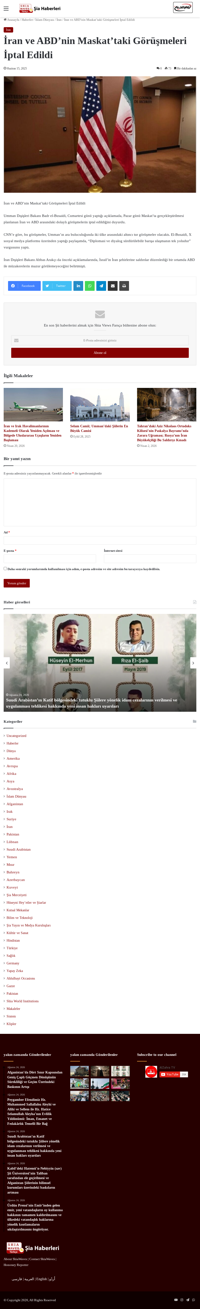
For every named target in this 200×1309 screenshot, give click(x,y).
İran (59, 20)
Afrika (11, 774)
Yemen (12, 857)
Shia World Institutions (23, 1001)
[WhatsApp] (90, 286)
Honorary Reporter (16, 1265)
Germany (13, 963)
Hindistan (13, 940)
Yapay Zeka (15, 971)
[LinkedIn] (78, 286)
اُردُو (52, 1279)
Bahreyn (13, 872)
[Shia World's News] (40, 8)
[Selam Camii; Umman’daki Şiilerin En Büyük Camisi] (100, 404)
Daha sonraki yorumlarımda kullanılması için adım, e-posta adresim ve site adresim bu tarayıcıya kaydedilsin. (84, 569)
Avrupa (12, 766)
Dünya (11, 751)
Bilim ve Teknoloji (20, 918)
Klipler (11, 1024)
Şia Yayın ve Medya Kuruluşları (29, 925)
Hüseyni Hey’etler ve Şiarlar (26, 902)
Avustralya (15, 789)
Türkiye (12, 948)
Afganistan (15, 804)
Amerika (13, 758)
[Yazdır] (124, 286)
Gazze (11, 986)
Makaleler (13, 1009)
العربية (29, 1279)
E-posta (10, 551)
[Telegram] (101, 286)
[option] (100, 663)
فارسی (17, 1279)
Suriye (11, 819)
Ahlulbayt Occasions (21, 978)
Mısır (10, 865)
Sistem (11, 1016)
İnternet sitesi (113, 551)
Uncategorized (16, 736)
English (41, 1279)
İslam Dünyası (44, 20)
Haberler (27, 20)
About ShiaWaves (15, 1259)
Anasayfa (13, 20)
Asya (10, 781)
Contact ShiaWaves (42, 1259)
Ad (7, 532)
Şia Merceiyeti (17, 895)
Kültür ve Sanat (17, 933)
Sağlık (11, 956)
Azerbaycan (16, 880)
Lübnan (12, 842)
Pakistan (13, 834)
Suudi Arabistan (19, 849)
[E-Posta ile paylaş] (113, 286)
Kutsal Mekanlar (18, 910)
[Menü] (6, 10)
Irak (10, 811)
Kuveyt (12, 887)
